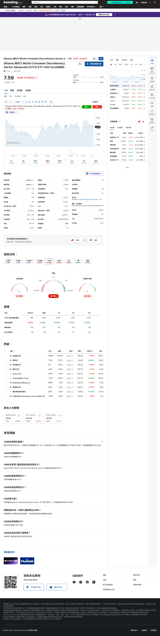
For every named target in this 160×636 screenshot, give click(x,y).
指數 (117, 60)
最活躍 (112, 127)
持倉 (10, 96)
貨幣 (111, 60)
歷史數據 (18, 96)
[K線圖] (6, 102)
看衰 (77, 240)
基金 (35, 10)
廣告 (134, 580)
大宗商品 (124, 60)
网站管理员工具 (108, 589)
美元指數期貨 (114, 108)
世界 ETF (29, 10)
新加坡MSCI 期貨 (115, 93)
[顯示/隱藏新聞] (51, 102)
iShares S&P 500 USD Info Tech (57, 415)
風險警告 (154, 630)
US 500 (112, 104)
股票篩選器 (80, 7)
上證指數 (113, 89)
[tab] (8, 261)
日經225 (112, 97)
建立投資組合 (108, 585)
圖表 (12, 90)
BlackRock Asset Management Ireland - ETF (87, 199)
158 (102, 214)
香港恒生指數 (114, 86)
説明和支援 (137, 585)
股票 (131, 60)
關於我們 (136, 575)
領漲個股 (120, 127)
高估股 (63, 10)
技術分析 (9, 254)
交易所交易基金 (10, 10)
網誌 (104, 575)
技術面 (19, 90)
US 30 (112, 101)
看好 (95, 240)
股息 (24, 96)
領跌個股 (128, 127)
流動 (104, 580)
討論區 (28, 90)
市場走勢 (113, 121)
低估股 (57, 10)
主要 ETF (22, 10)
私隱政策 (144, 630)
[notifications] (150, 2)
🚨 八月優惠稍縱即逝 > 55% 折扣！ (120, 2)
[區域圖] (10, 102)
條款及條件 (134, 630)
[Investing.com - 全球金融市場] (13, 2)
